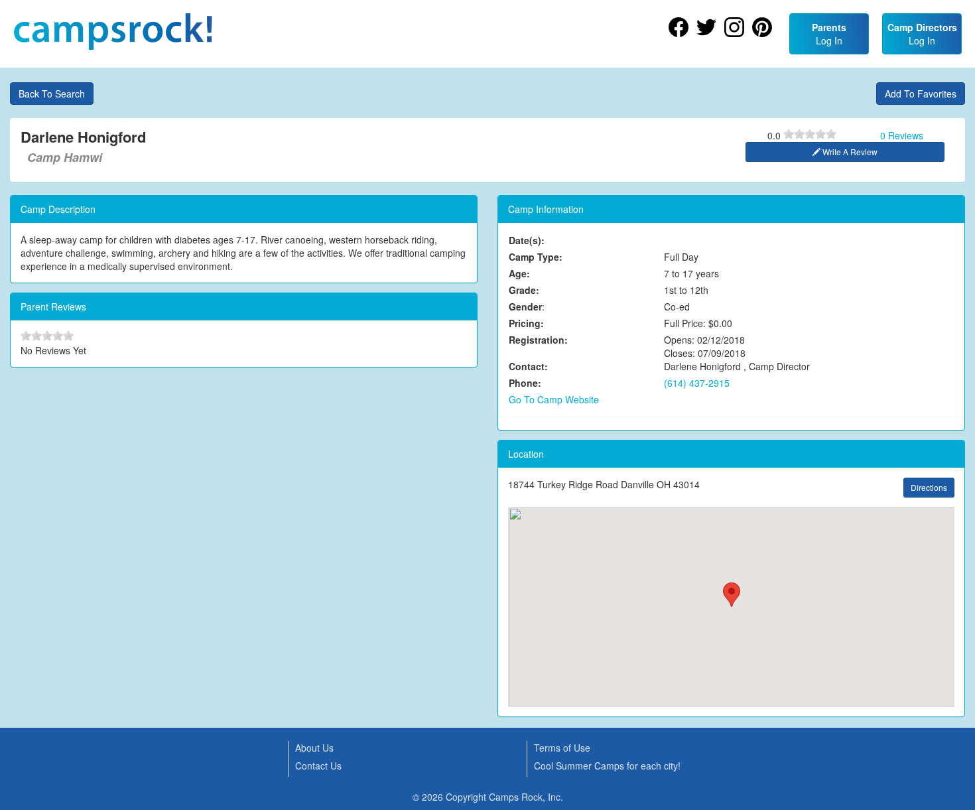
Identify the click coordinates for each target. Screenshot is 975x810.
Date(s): (527, 240)
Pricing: (526, 323)
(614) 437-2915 (697, 382)
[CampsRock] (112, 31)
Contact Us (318, 765)
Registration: (538, 339)
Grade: (524, 290)
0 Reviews (901, 135)
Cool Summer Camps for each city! (607, 765)
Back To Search (52, 93)
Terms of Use (562, 747)
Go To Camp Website (554, 399)
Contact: (528, 366)
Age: (519, 273)
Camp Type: (535, 256)
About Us (314, 747)
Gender (525, 306)
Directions (929, 487)
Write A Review (849, 151)
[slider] (809, 134)
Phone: (525, 382)
